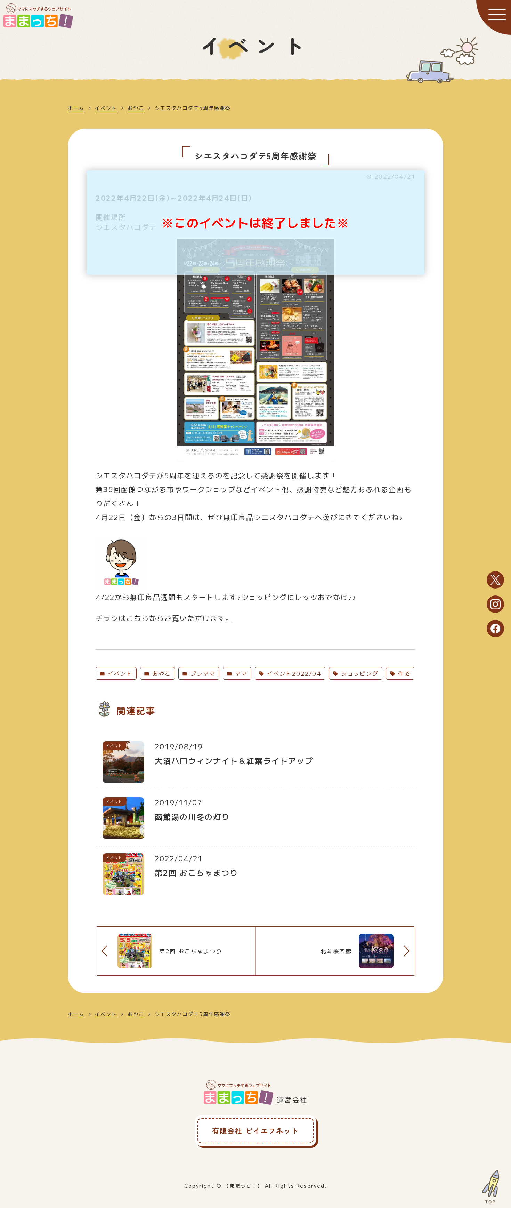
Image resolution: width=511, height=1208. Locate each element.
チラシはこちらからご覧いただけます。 (164, 618)
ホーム (76, 107)
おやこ (136, 107)
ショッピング (359, 673)
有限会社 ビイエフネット (255, 1131)
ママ (240, 673)
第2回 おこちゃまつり (190, 951)
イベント (106, 107)
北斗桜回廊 (336, 951)
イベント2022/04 (293, 673)
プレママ (202, 673)
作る (403, 673)
